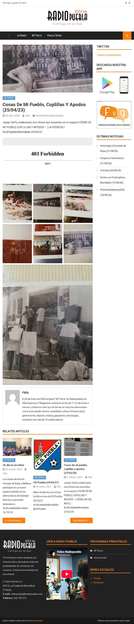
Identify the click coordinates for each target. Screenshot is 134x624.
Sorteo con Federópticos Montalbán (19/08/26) (112, 180)
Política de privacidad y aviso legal (113, 620)
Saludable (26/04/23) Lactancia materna (83, 520)
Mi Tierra (37, 35)
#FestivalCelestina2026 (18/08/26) (112, 192)
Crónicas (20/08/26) (110, 170)
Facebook (98, 582)
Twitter (97, 578)
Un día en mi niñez (13, 465)
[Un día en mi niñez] (17, 447)
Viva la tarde (54, 35)
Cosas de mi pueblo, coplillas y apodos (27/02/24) (75, 469)
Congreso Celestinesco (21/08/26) (112, 161)
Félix (27, 115)
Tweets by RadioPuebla (109, 55)
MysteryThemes (34, 620)
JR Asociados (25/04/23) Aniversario (16, 520)
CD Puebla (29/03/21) (46, 482)
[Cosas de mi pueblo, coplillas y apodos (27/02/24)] (78, 447)
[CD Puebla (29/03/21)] (47, 455)
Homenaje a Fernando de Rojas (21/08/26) (113, 148)
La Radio (21, 35)
